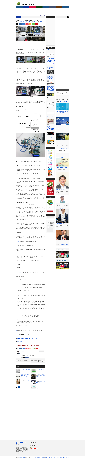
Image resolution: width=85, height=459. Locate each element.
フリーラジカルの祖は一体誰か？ (50, 117)
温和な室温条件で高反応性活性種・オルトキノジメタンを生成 (37, 361)
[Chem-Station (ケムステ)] (25, 3)
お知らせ (43, 457)
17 (52, 227)
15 (50, 227)
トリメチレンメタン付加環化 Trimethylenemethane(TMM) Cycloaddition (50, 60)
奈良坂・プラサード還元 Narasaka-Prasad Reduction (50, 50)
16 (51, 227)
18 (53, 227)
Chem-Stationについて (37, 457)
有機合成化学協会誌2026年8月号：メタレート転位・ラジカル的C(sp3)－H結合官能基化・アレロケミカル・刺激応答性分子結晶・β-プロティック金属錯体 (62, 142)
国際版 (61, 457)
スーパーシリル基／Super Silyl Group (61, 153)
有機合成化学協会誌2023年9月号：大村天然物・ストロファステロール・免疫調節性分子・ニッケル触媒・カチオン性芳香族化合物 (50, 89)
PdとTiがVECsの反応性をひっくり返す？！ (50, 68)
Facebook (27, 357)
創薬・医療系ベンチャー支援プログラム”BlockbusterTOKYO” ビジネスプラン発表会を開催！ (50, 128)
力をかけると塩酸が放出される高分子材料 (50, 138)
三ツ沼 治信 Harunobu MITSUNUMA (61, 240)
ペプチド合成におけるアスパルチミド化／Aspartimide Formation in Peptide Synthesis (62, 97)
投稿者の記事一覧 (41, 351)
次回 (16, 330)
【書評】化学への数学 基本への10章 (61, 167)
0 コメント (35, 21)
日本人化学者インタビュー (63, 244)
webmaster (41, 21)
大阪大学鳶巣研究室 (22, 345)
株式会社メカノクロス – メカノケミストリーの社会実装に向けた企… (40, 386)
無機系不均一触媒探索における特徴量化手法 (62, 126)
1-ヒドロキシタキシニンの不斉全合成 (23, 360)
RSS (20, 453)
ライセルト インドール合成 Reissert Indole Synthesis (50, 110)
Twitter (58, 457)
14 (49, 227)
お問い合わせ (67, 457)
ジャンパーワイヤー (20, 272)
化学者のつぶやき (24, 21)
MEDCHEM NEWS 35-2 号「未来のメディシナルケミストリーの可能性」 (62, 112)
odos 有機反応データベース (63, 101)
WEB (21, 357)
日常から (39, 382)
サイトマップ (50, 457)
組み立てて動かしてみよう (21, 342)
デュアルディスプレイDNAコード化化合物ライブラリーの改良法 (50, 77)
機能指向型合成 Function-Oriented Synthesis (49, 100)
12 (47, 227)
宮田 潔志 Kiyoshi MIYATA (60, 223)
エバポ (28, 21)
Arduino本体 (18, 241)
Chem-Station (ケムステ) (22, 443)
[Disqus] (30, 401)
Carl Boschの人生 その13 (40, 374)
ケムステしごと (41, 381)
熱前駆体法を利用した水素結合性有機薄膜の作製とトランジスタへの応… (40, 370)
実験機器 (30, 21)
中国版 (64, 457)
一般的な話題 (20, 21)
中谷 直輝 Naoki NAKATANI (60, 189)
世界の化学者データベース (63, 208)
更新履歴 (46, 457)
